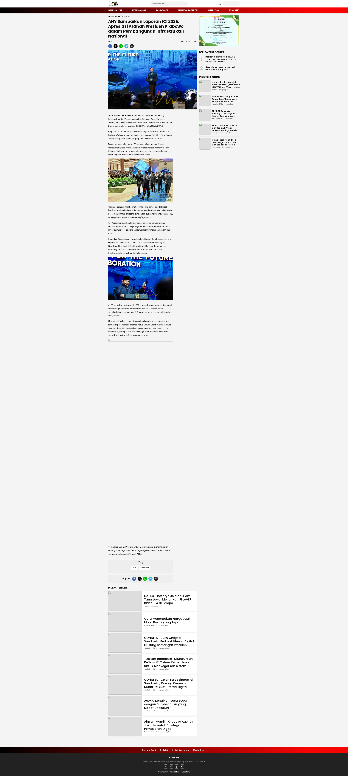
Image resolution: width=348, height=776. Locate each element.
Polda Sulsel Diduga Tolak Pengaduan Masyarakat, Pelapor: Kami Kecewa (225, 99)
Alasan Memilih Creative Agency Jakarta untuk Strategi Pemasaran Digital (168, 725)
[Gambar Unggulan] (152, 79)
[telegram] (126, 46)
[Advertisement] (186, 152)
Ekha (110, 41)
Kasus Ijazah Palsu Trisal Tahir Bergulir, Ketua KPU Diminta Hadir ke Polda (224, 142)
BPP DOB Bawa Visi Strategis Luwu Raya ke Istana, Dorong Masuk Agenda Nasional (223, 115)
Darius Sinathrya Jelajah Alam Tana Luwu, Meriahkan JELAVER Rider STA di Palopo (168, 599)
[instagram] (171, 766)
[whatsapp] (121, 46)
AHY (134, 568)
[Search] (185, 4)
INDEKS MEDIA (114, 16)
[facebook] (110, 46)
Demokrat (144, 568)
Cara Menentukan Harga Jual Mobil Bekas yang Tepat (167, 620)
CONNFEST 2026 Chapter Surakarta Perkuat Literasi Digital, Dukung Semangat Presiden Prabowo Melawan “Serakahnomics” (169, 645)
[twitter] (116, 46)
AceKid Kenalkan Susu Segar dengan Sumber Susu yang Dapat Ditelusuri (165, 704)
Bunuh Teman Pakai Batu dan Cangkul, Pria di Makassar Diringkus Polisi (224, 128)
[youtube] (182, 766)
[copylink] (132, 46)
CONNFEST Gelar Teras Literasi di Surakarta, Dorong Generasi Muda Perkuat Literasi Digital (168, 683)
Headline (126, 16)
